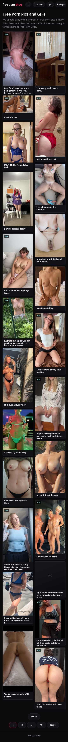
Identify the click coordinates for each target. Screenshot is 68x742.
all (28, 4)
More (34, 716)
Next (53, 725)
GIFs (50, 4)
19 (41, 725)
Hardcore (39, 4)
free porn (12, 4)
